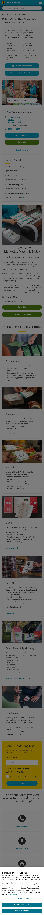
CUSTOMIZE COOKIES (22, 898)
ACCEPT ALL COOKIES (22, 911)
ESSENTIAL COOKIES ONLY (22, 905)
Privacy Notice (12, 894)
